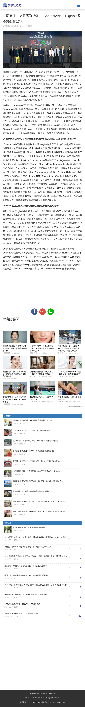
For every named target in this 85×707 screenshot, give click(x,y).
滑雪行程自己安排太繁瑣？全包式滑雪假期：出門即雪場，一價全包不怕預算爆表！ (69, 348)
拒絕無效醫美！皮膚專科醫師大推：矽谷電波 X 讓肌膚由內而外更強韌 (42, 348)
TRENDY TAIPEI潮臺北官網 (25, 268)
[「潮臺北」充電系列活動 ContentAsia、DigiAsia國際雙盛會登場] (34, 311)
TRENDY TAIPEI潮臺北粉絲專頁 (59, 268)
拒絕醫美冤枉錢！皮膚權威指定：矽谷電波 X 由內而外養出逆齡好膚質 (14, 374)
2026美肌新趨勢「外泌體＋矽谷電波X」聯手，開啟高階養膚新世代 (15, 348)
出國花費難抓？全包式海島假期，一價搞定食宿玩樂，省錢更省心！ (14, 399)
